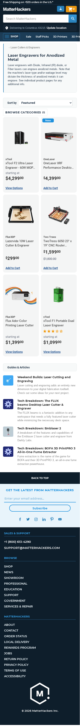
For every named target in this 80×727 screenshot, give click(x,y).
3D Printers (60, 36)
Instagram (35, 519)
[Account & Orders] (60, 9)
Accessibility (15, 676)
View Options (14, 188)
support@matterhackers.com (32, 548)
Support (11, 595)
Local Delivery (16, 642)
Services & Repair (18, 606)
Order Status (15, 636)
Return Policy (16, 659)
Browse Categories (23, 112)
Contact (11, 630)
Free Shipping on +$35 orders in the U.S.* (28, 2)
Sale (28, 36)
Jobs (8, 653)
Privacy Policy (16, 665)
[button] (40, 28)
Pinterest (51, 519)
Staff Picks (42, 36)
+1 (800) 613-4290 (17, 542)
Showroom (14, 578)
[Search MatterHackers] (73, 18)
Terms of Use (15, 670)
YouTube (59, 519)
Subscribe (40, 508)
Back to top (40, 478)
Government (14, 601)
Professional (15, 583)
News (8, 572)
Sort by (12, 102)
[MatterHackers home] (17, 9)
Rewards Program (20, 647)
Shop (8, 566)
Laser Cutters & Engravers (25, 47)
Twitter (28, 519)
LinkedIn (43, 519)
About (9, 625)
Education (13, 589)
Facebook (20, 519)
